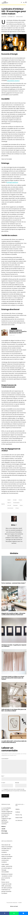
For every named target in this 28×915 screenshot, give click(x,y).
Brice (13, 525)
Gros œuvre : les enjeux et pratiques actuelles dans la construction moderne (6, 848)
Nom (2, 776)
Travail (17, 508)
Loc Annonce (19, 820)
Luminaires (16, 505)
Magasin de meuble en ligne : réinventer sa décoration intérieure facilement (13, 614)
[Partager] (4, 913)
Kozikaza (18, 812)
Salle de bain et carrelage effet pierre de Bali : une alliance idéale (13, 710)
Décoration (3, 16)
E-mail (3, 782)
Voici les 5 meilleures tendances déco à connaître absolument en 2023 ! (18, 331)
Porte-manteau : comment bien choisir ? (13, 583)
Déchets (9, 502)
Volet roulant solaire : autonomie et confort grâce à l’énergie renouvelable (6, 868)
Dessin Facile (19, 817)
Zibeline (17, 809)
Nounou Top (19, 815)
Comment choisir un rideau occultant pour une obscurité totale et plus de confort (12, 678)
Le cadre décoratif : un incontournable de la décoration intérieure (13, 741)
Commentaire (5, 758)
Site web (17, 782)
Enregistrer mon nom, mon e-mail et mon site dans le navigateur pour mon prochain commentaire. (13, 790)
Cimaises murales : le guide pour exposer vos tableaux (13, 645)
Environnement (17, 502)
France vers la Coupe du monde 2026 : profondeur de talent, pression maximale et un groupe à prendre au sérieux (6, 887)
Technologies (10, 508)
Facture (9, 505)
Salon (22, 505)
